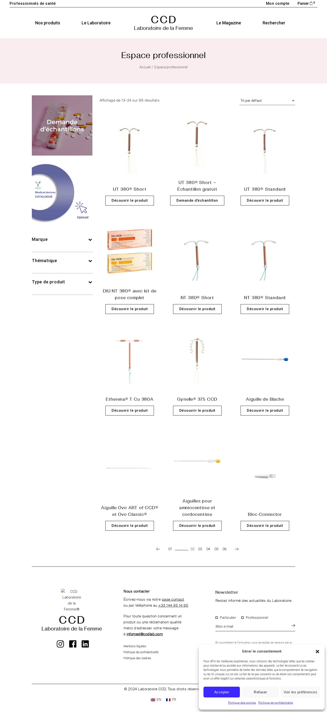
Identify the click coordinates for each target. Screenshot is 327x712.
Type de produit (48, 281)
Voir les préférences (300, 692)
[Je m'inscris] (293, 625)
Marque (40, 239)
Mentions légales (135, 646)
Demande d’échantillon (197, 200)
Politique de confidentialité (275, 702)
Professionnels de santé (33, 3)
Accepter (221, 692)
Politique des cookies (242, 702)
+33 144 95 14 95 (173, 605)
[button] (317, 651)
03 (200, 549)
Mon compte (277, 3)
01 (170, 549)
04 (208, 549)
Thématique (44, 260)
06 (224, 549)
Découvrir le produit (130, 200)
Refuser (260, 692)
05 (216, 549)
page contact (173, 599)
